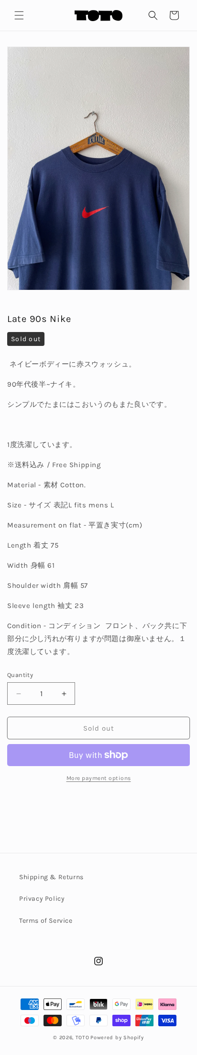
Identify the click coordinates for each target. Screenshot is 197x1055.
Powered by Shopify (117, 1037)
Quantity (20, 674)
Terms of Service (46, 921)
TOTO (82, 1037)
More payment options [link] (98, 778)
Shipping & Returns (51, 877)
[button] (19, 15)
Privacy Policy (42, 898)
